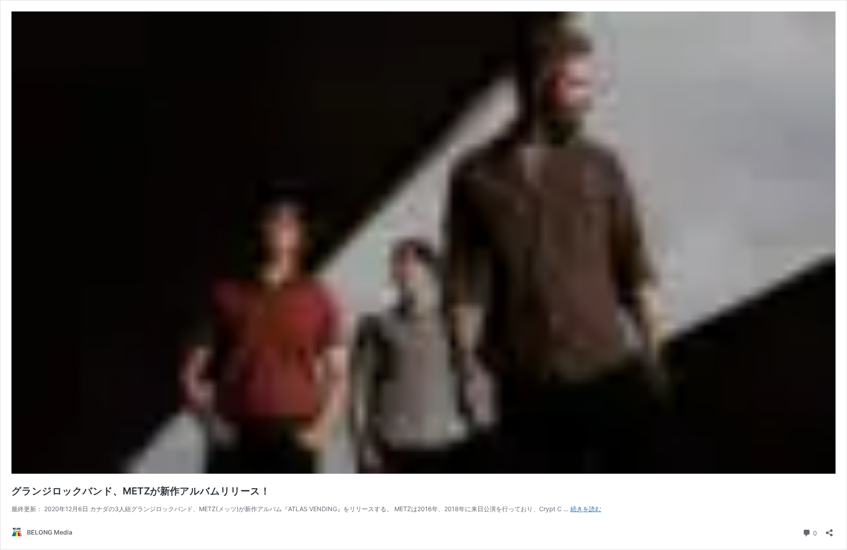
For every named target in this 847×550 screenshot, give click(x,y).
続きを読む (585, 509)
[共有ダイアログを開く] (829, 530)
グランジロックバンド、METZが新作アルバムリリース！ (140, 491)
